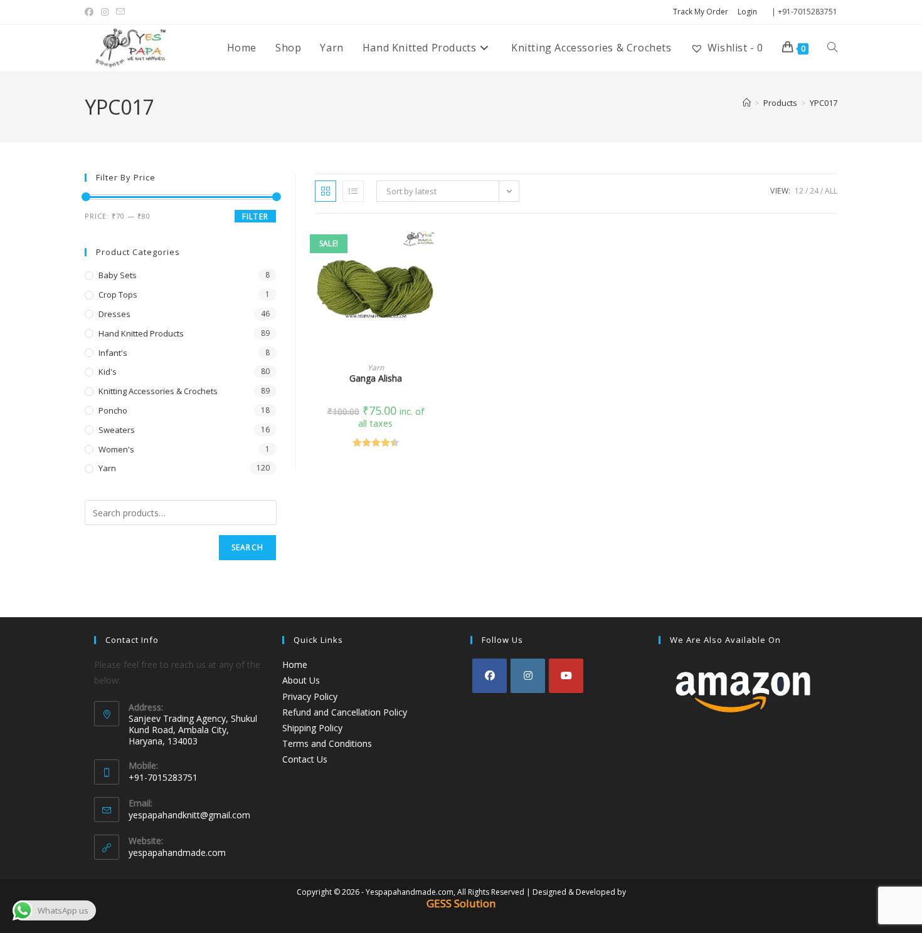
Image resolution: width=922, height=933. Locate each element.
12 (799, 190)
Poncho (112, 410)
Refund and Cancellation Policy (344, 712)
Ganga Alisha (375, 378)
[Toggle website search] (832, 47)
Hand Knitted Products (141, 333)
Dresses (114, 314)
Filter (255, 216)
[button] (432, 280)
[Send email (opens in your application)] (120, 12)
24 (814, 190)
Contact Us (304, 759)
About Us (301, 680)
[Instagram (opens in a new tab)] (104, 12)
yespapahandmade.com (177, 852)
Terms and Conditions (327, 743)
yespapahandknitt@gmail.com (189, 815)
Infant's (112, 352)
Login (747, 11)
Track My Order (700, 11)
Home (294, 664)
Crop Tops (117, 294)
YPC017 (823, 102)
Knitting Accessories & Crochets (158, 391)
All (831, 190)
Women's (116, 449)
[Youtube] (566, 676)
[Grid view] (325, 191)
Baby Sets (117, 275)
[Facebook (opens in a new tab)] (91, 12)
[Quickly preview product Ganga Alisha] (432, 248)
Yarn (376, 367)
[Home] (747, 102)
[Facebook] (489, 676)
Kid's (107, 371)
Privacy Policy (309, 696)
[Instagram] (528, 676)
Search (247, 547)
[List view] (353, 191)
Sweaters (116, 429)
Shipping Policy (312, 728)
